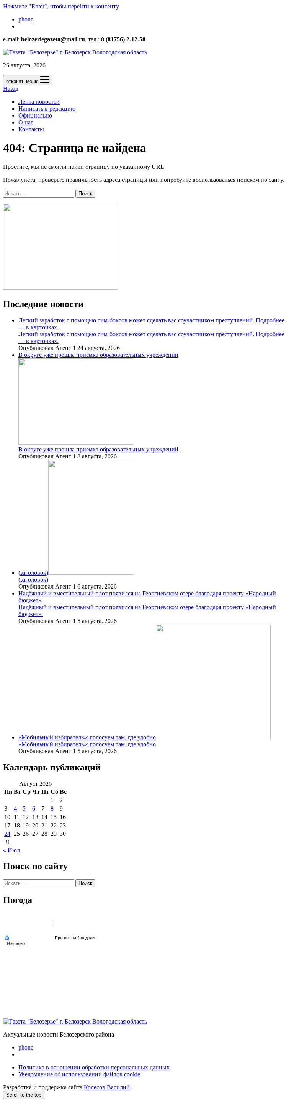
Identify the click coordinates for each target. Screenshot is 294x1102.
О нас (25, 122)
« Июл (11, 850)
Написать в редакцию (46, 108)
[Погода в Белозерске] (50, 926)
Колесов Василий (107, 1087)
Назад (10, 88)
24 (7, 834)
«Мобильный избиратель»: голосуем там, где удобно (87, 737)
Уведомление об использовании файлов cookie (79, 1074)
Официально (35, 115)
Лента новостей (39, 101)
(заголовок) (33, 572)
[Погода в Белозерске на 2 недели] (75, 937)
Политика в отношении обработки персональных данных (94, 1067)
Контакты (31, 129)
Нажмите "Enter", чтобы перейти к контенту (61, 6)
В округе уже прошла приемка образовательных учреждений (98, 449)
